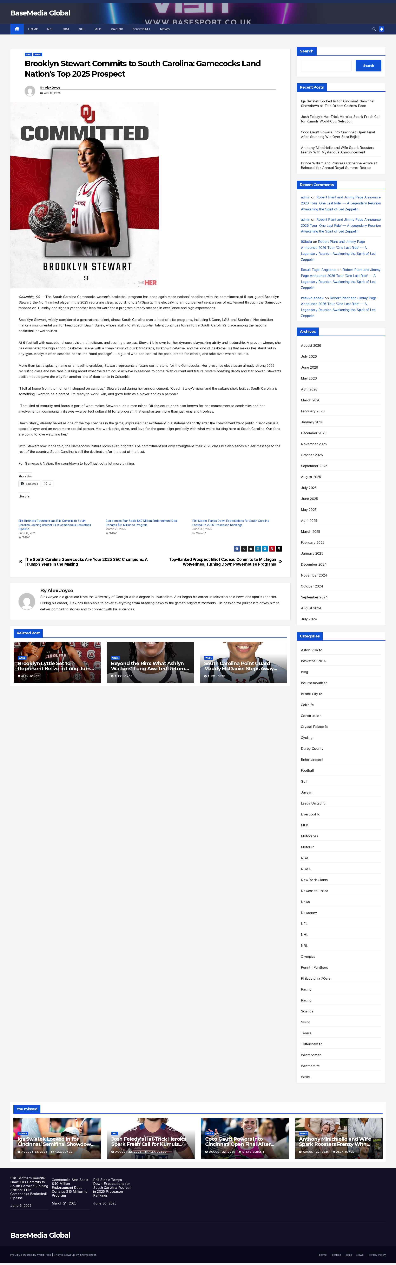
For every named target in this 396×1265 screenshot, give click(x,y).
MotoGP (307, 847)
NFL (50, 29)
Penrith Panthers (314, 967)
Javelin (306, 792)
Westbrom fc (311, 1055)
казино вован (312, 298)
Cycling (306, 738)
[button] (374, 29)
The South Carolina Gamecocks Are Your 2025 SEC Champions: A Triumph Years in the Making (86, 562)
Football (141, 29)
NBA (66, 29)
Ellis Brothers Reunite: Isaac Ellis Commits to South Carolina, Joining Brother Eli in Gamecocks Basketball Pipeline (55, 525)
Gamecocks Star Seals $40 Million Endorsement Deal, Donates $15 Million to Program (70, 1188)
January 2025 (312, 553)
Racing (117, 29)
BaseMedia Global (40, 13)
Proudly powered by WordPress (31, 1254)
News (165, 29)
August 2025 (311, 477)
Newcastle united (314, 891)
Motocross (309, 836)
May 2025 (309, 510)
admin (305, 197)
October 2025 (312, 455)
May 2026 (309, 378)
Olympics (308, 956)
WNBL (38, 54)
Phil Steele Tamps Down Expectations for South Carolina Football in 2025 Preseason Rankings (112, 1188)
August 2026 (311, 345)
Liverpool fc (310, 814)
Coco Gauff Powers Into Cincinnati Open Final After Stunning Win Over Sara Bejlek (242, 1144)
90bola (306, 242)
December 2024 (314, 564)
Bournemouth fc (314, 683)
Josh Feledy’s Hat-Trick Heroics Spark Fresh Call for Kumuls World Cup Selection (148, 1144)
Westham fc (310, 1066)
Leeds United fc (313, 803)
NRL (304, 945)
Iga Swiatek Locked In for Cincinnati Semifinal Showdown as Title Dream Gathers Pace (56, 1144)
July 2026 (309, 356)
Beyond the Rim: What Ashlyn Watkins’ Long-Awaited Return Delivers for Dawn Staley (148, 668)
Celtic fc (307, 705)
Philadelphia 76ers (316, 978)
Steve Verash (253, 1151)
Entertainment (312, 759)
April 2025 (309, 521)
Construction (311, 716)
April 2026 (309, 389)
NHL (82, 29)
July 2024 (309, 619)
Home (33, 29)
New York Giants (314, 880)
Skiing (305, 1022)
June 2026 (309, 367)
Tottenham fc (311, 1044)
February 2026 (313, 411)
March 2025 (310, 531)
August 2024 (311, 608)
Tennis (306, 1033)
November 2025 (314, 444)
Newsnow (309, 913)
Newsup (69, 1254)
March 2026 (311, 400)
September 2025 (314, 466)
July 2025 (309, 488)
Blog (304, 672)
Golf (304, 781)
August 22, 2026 (128, 1151)
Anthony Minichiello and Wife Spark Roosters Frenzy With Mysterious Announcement (335, 1144)
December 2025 (313, 433)
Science (307, 1011)
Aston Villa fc (311, 650)
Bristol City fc (311, 694)
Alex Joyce (52, 87)
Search (307, 51)
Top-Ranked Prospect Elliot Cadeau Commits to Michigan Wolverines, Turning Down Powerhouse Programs (222, 562)
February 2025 (313, 542)
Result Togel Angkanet (318, 270)
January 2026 (312, 422)
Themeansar (88, 1254)
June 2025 (309, 499)
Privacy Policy (377, 1254)
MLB (98, 29)
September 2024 (314, 597)
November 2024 (314, 575)
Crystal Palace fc (314, 727)
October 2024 (312, 586)
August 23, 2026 (34, 1151)
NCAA (306, 869)
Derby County (312, 748)
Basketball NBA (313, 661)
